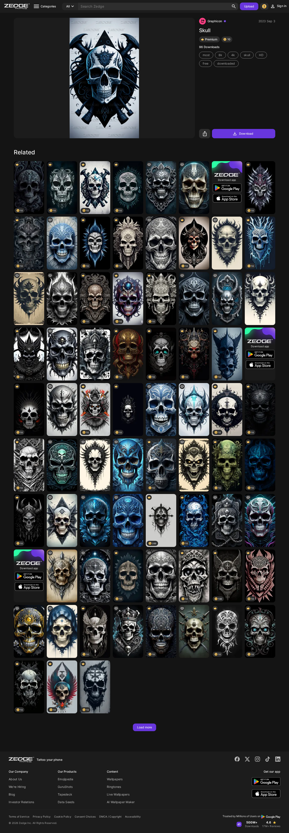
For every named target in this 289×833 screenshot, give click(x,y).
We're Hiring (17, 787)
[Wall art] (227, 243)
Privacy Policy (42, 816)
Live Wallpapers (118, 794)
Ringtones (114, 787)
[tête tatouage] (62, 575)
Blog (12, 794)
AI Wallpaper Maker (121, 802)
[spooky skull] (194, 631)
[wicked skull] (227, 298)
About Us (15, 779)
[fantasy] (62, 631)
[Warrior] (194, 465)
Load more (144, 727)
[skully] (128, 520)
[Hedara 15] (62, 243)
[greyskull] (62, 354)
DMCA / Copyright (110, 816)
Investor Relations (21, 802)
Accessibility (133, 816)
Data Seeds (66, 802)
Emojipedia (65, 779)
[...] (95, 520)
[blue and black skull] (128, 465)
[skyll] (161, 243)
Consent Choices (85, 816)
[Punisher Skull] (62, 465)
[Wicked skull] (194, 409)
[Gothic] (95, 465)
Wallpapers (115, 779)
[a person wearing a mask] (260, 520)
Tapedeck (65, 794)
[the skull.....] (62, 298)
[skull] (95, 575)
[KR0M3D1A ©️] (62, 520)
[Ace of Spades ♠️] (95, 354)
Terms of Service (19, 816)
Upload (249, 6)
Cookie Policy (62, 816)
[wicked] (161, 187)
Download (246, 133)
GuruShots (65, 787)
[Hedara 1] (161, 409)
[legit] (227, 520)
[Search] (234, 6)
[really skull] (194, 187)
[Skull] (29, 298)
